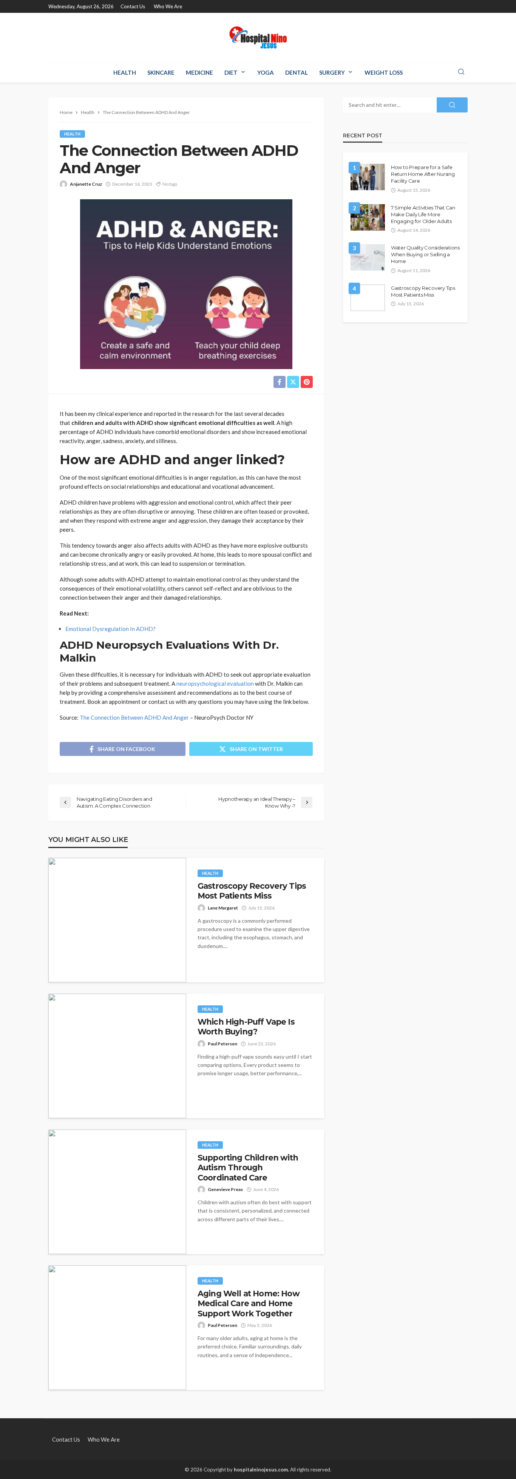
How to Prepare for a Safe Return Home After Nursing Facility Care (423, 174)
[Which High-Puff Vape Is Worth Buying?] (117, 1056)
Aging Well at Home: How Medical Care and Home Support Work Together (249, 1303)
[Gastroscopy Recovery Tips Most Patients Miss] (117, 920)
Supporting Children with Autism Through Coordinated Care (248, 1167)
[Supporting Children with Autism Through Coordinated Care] (117, 1192)
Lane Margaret (223, 908)
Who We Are (168, 6)
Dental (296, 72)
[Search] (461, 72)
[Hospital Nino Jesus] (258, 37)
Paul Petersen (222, 1044)
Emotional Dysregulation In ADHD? (110, 628)
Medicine (199, 72)
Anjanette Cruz (86, 184)
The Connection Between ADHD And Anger (134, 717)
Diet (231, 72)
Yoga (265, 72)
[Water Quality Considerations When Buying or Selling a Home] (368, 257)
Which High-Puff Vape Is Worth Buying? (246, 1026)
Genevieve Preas (225, 1189)
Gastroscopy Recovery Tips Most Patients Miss (252, 890)
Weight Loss (384, 72)
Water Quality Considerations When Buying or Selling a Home (425, 254)
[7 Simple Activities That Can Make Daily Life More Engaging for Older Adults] (368, 217)
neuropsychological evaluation (215, 683)
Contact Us (133, 6)
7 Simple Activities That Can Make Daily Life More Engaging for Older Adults (423, 214)
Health (124, 72)
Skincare (161, 72)
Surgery (332, 72)
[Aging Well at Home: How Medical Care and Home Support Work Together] (117, 1327)
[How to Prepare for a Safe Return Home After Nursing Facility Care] (368, 177)
